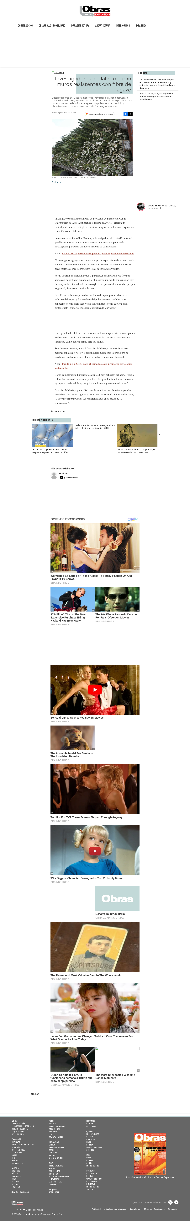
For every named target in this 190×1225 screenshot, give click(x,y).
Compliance (135, 1209)
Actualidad (54, 1192)
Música (52, 1155)
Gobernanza (54, 1171)
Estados (15, 1181)
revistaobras (170, 1202)
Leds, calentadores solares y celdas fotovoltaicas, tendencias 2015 (95, 426)
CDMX (14, 1179)
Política (15, 1168)
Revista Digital (56, 1137)
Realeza (89, 1136)
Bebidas (90, 1176)
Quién (89, 1131)
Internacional (18, 1150)
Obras (15, 1121)
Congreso (16, 1176)
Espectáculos (92, 1134)
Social (52, 1168)
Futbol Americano (57, 1126)
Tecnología (17, 1152)
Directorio (172, 1209)
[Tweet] (130, 114)
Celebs (89, 1163)
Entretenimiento (56, 1147)
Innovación (54, 1179)
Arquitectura (102, 25)
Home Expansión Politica (23, 1144)
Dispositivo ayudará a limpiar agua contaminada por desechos (136, 451)
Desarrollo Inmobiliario (52, 25)
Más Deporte (55, 1131)
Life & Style (54, 1142)
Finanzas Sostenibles (59, 1176)
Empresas (16, 1142)
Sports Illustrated (20, 1192)
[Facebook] (126, 114)
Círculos (90, 1139)
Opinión (15, 1184)
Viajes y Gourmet (57, 1158)
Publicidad (96, 1209)
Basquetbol (54, 1129)
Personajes (91, 1181)
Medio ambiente (56, 1166)
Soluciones (59, 72)
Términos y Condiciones (154, 1209)
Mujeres (15, 1160)
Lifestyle (53, 1134)
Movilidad (53, 1174)
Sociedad (16, 1187)
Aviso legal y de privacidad (115, 1209)
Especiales (91, 1126)
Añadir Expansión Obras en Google (101, 114)
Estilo (52, 1145)
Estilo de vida (92, 1166)
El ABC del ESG (55, 1182)
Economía (16, 1147)
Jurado (89, 1189)
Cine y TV (53, 1152)
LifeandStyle (17, 1163)
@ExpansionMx (71, 478)
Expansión (141, 25)
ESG (13, 1158)
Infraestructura (80, 25)
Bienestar (91, 1184)
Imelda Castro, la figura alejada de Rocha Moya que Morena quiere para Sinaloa (156, 96)
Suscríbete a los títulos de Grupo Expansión (150, 1177)
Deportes (53, 1150)
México (15, 1173)
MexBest (90, 1171)
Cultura (90, 1150)
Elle (88, 1155)
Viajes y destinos (94, 1179)
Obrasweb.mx (176, 1202)
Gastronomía (92, 1173)
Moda (88, 1142)
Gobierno (16, 1171)
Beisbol (52, 1123)
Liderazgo (91, 1121)
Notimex (64, 473)
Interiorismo (123, 25)
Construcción (25, 25)
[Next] (159, 435)
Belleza (89, 1145)
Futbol (52, 1121)
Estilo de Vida (92, 1187)
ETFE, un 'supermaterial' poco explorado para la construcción (98, 253)
